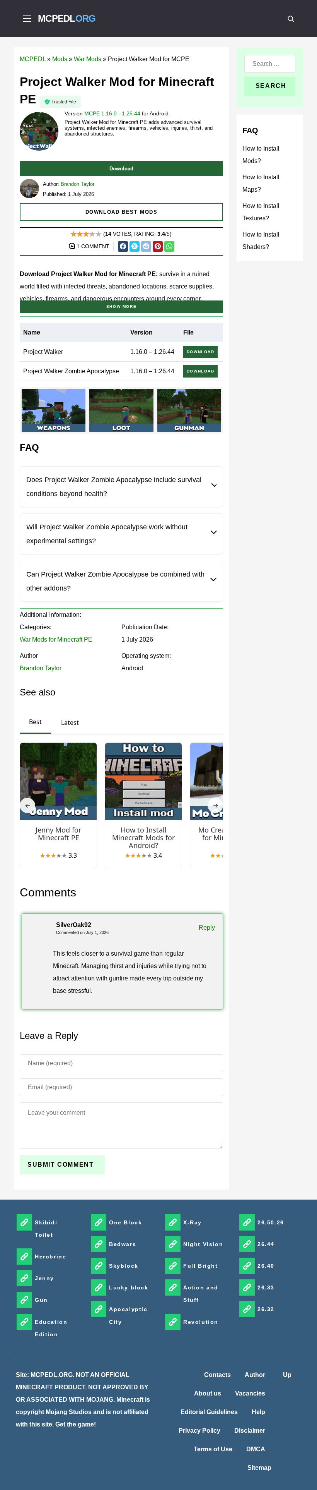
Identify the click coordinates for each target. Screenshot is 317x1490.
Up (287, 1375)
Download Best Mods (121, 212)
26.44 (265, 1244)
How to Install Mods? (261, 154)
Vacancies (250, 1393)
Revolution (200, 1322)
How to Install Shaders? (261, 240)
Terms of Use (213, 1449)
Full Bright (200, 1266)
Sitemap (259, 1467)
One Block (125, 1222)
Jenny (44, 1278)
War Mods (87, 59)
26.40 (265, 1266)
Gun (41, 1300)
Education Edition (51, 1328)
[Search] (291, 19)
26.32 (265, 1309)
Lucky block (128, 1287)
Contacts (217, 1375)
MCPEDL (67, 18)
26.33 (265, 1287)
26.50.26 (270, 1222)
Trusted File (63, 102)
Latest (70, 722)
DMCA (255, 1449)
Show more (121, 306)
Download (121, 169)
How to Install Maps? (261, 183)
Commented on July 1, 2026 (82, 932)
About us (207, 1393)
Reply (207, 927)
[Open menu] (27, 18)
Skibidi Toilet (46, 1228)
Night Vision (203, 1244)
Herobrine (50, 1256)
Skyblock (123, 1266)
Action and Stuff (200, 1293)
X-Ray (192, 1222)
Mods (59, 59)
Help (258, 1412)
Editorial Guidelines (209, 1412)
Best (35, 722)
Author (255, 1375)
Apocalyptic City (128, 1315)
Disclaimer (249, 1430)
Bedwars (122, 1244)
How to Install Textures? (261, 212)
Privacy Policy (199, 1430)
